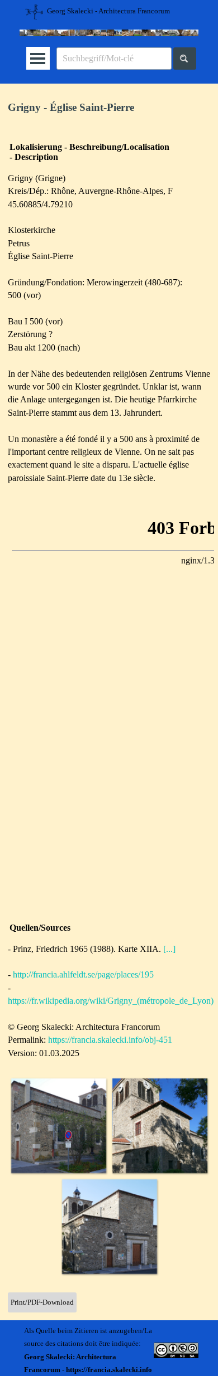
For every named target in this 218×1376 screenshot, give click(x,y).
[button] (58, 1125)
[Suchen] (184, 58)
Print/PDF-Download (42, 1302)
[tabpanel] (109, 108)
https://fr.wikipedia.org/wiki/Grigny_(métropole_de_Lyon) (111, 1000)
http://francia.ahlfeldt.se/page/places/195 (83, 974)
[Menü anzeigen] (37, 58)
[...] (169, 949)
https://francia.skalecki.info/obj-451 (110, 1039)
